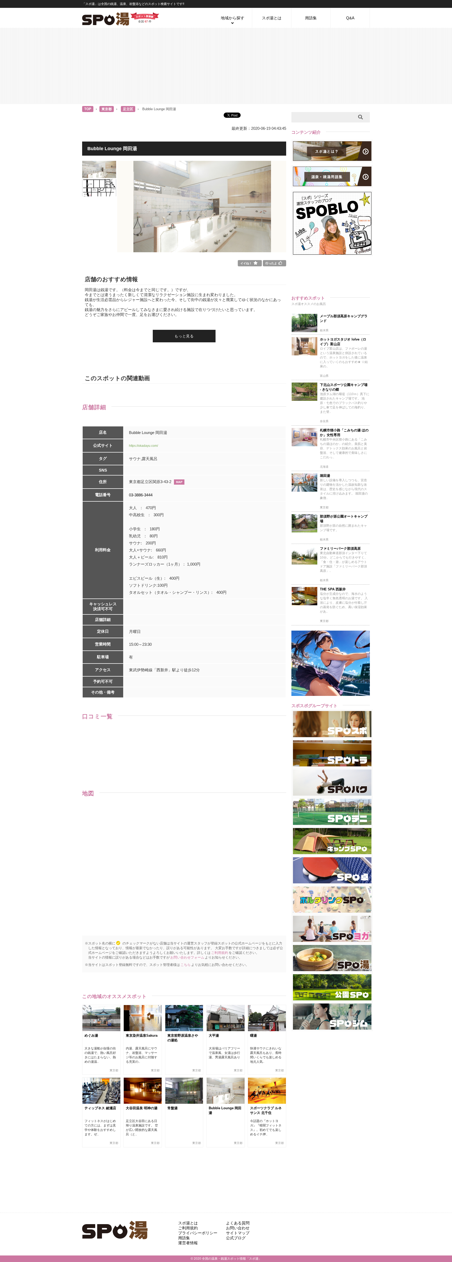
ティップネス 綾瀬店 (100, 1108)
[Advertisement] (226, 65)
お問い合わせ (238, 1228)
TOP (87, 109)
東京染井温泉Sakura (141, 1035)
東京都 (106, 109)
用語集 (311, 18)
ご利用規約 (219, 953)
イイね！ (246, 263)
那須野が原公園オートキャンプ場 (344, 518)
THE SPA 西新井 (333, 589)
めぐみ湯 (91, 1035)
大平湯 (214, 1035)
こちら (185, 965)
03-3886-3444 (140, 495)
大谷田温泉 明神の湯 (141, 1108)
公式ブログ (236, 1238)
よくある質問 (238, 1223)
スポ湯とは (271, 18)
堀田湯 (325, 476)
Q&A (350, 18)
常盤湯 (172, 1108)
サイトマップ (238, 1233)
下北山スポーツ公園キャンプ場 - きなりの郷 (344, 387)
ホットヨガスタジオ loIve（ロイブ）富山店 (343, 341)
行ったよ (271, 263)
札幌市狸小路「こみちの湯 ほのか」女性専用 (344, 432)
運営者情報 (188, 1243)
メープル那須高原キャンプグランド (344, 318)
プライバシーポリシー (197, 1233)
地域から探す (232, 18)
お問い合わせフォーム (187, 957)
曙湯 (253, 1035)
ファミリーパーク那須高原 (340, 548)
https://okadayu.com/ (143, 446)
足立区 (128, 109)
